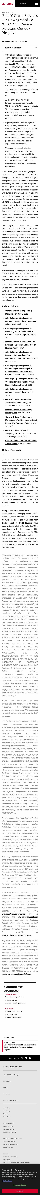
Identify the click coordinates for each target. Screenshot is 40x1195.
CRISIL (5, 1087)
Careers (5, 1154)
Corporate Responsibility (10, 1157)
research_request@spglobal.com (16, 974)
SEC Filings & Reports (9, 1132)
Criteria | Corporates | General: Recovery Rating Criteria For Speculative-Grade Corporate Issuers (21, 355)
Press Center (7, 1117)
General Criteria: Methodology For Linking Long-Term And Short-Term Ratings (20, 345)
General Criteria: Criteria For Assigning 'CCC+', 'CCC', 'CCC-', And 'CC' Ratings (21, 433)
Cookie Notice (7, 1181)
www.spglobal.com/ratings (13, 914)
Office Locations (8, 1147)
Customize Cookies (19, 1185)
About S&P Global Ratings (11, 1075)
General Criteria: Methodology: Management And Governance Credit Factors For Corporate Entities (21, 420)
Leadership (6, 1160)
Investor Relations (8, 1123)
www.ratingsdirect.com (28, 917)
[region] (20, 1179)
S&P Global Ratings (12, 1067)
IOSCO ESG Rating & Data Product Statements (17, 1163)
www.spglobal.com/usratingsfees (16, 935)
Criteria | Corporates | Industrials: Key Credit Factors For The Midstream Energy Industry (21, 382)
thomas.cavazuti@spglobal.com (16, 1003)
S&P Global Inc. (10, 1100)
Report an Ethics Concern (10, 1144)
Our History (6, 1111)
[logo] (7, 3)
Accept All (20, 1191)
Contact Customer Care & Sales (12, 1138)
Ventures (6, 1114)
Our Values (6, 1108)
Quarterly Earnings (8, 1129)
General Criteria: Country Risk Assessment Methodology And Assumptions (18, 402)
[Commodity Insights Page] (22, 1058)
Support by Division (9, 1141)
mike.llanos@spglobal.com (14, 1017)
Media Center (7, 1081)
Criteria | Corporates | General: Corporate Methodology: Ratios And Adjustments (20, 321)
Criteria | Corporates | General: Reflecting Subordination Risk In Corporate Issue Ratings (19, 331)
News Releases (8, 1126)
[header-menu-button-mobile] (36, 3)
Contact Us (6, 1094)
